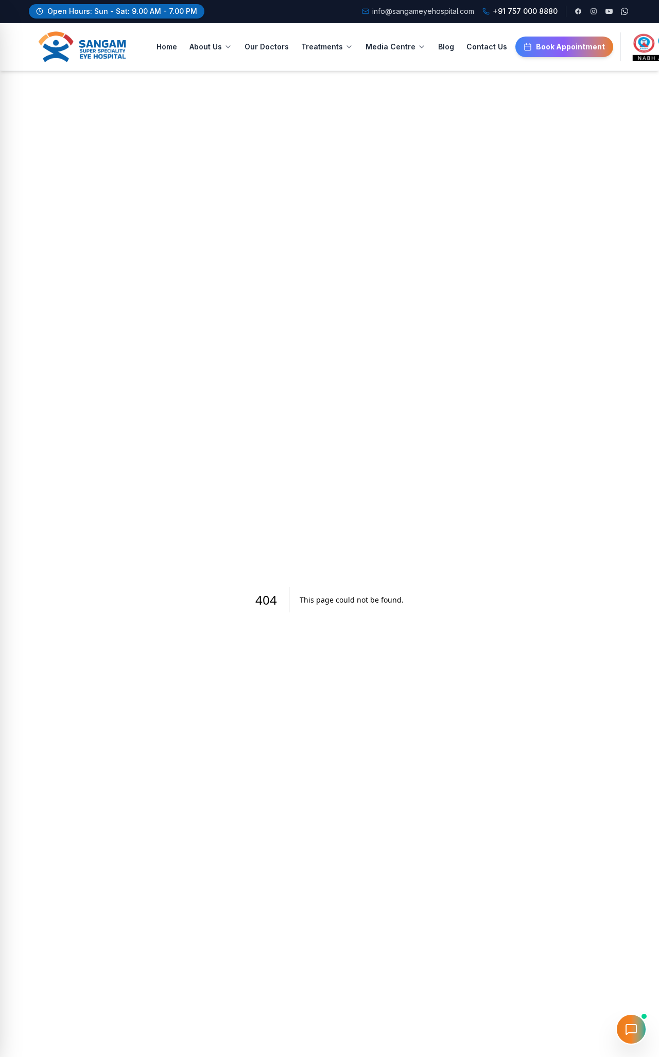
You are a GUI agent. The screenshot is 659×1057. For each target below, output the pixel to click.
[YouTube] (609, 11)
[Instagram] (593, 11)
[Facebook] (578, 11)
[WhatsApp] (624, 11)
